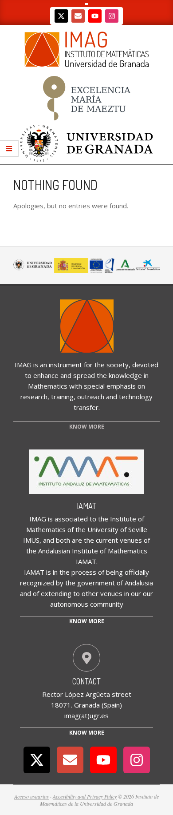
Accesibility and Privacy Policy (85, 796)
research (33, 396)
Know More (86, 732)
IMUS (31, 540)
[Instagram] (111, 16)
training (62, 396)
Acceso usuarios (31, 796)
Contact (86, 681)
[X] (61, 16)
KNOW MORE (86, 426)
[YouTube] (95, 16)
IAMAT (86, 506)
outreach (90, 396)
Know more (86, 621)
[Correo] (78, 16)
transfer (86, 407)
